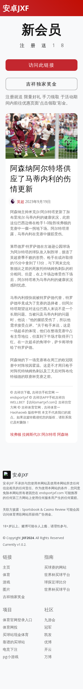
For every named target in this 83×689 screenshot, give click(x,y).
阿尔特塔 (49, 434)
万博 (48, 656)
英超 (20, 201)
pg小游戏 (10, 656)
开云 (48, 649)
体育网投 (10, 627)
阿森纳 (62, 434)
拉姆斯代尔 (31, 434)
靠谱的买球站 (14, 641)
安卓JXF (16, 8)
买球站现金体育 (16, 634)
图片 (6, 589)
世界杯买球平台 (57, 574)
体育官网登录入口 (17, 619)
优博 (48, 641)
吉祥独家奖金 (41, 84)
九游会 (49, 619)
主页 (6, 567)
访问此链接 (42, 65)
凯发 (48, 634)
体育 (6, 574)
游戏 (6, 582)
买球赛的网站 (55, 567)
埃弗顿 (15, 434)
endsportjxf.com (51, 493)
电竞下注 (10, 649)
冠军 (48, 627)
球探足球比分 (55, 582)
